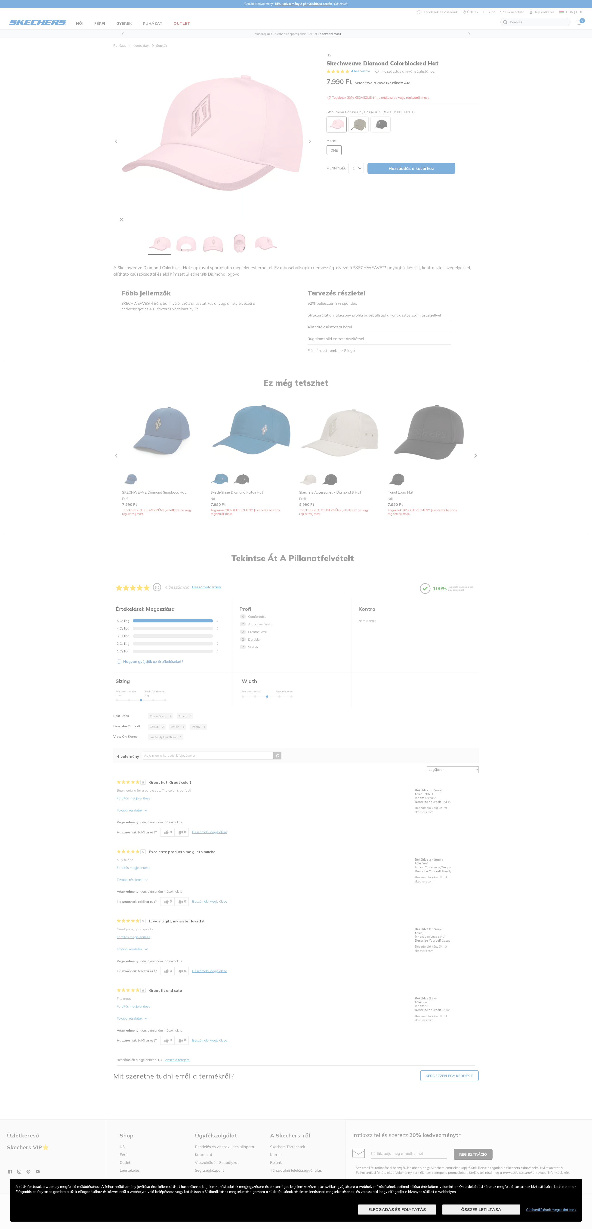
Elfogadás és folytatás (397, 1209)
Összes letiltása (481, 1209)
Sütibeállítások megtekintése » (551, 1209)
